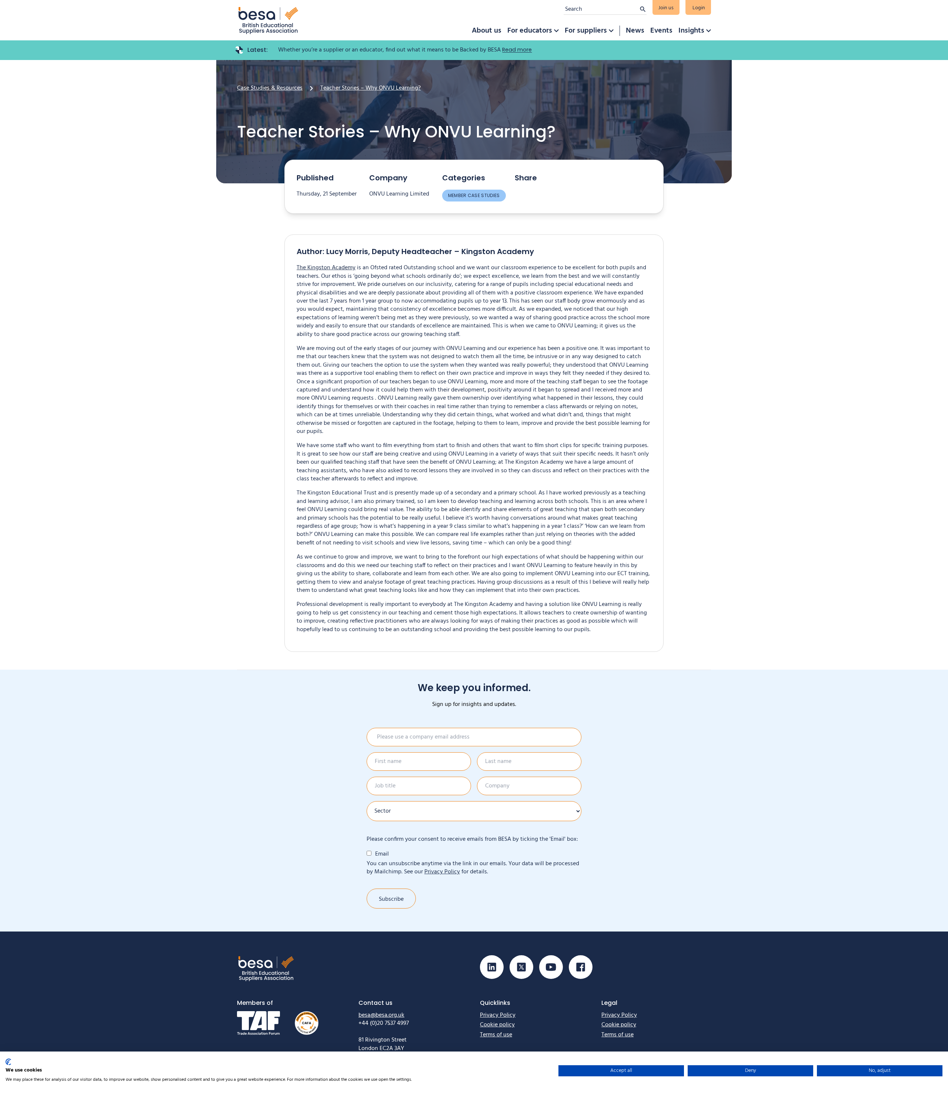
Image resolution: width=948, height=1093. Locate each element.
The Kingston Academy (326, 268)
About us (486, 31)
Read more (517, 49)
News (635, 31)
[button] (556, 30)
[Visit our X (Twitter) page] (521, 967)
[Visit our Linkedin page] (492, 967)
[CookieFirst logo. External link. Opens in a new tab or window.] (8, 1062)
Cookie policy (497, 1025)
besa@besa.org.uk (381, 1015)
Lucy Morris (347, 251)
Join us (666, 8)
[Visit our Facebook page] (580, 967)
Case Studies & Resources (270, 88)
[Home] (268, 20)
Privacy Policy (442, 872)
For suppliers (586, 31)
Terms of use (496, 1035)
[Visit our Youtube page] (551, 967)
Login (698, 8)
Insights (691, 31)
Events (661, 31)
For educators (529, 31)
